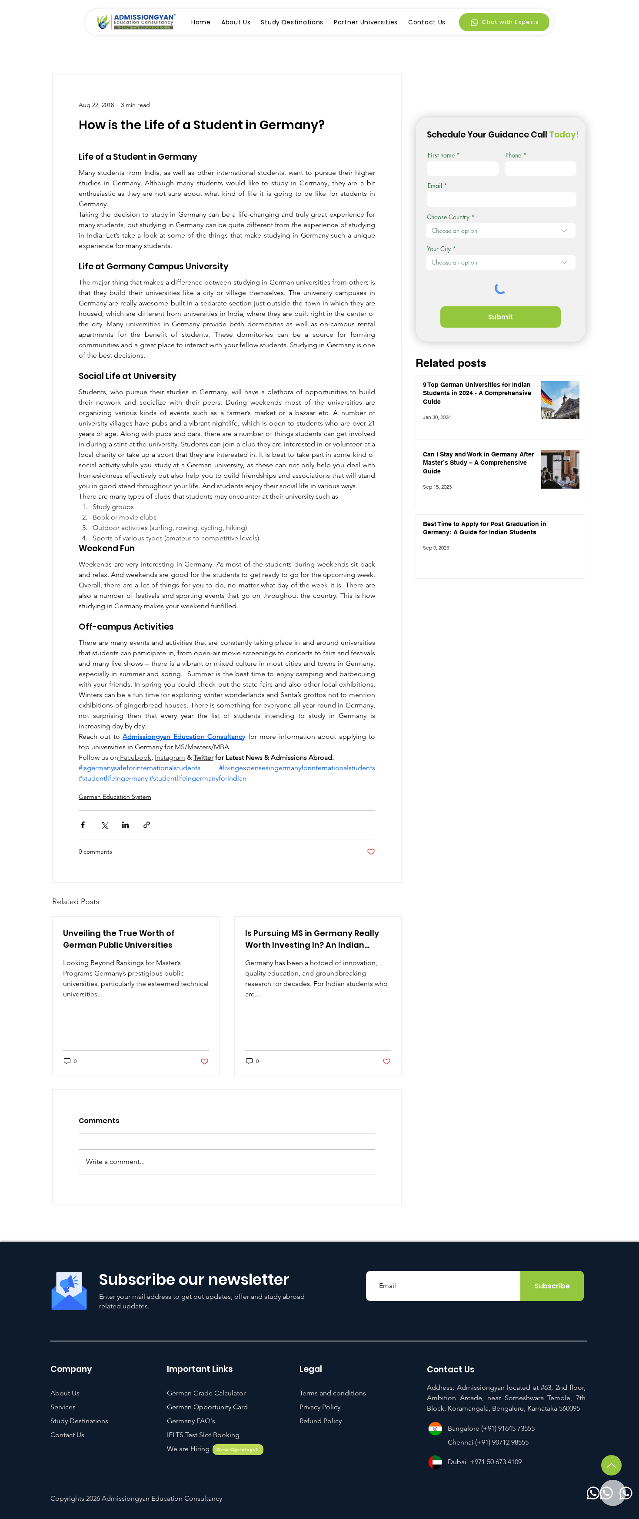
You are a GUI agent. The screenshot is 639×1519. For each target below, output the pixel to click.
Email (435, 186)
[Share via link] (147, 825)
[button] (203, 1435)
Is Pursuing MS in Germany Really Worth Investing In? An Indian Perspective (312, 939)
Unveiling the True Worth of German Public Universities (119, 939)
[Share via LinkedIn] (125, 825)
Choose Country (448, 217)
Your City (439, 249)
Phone (513, 155)
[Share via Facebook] (83, 825)
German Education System (115, 797)
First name (441, 155)
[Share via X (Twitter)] (104, 825)
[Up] (611, 1465)
